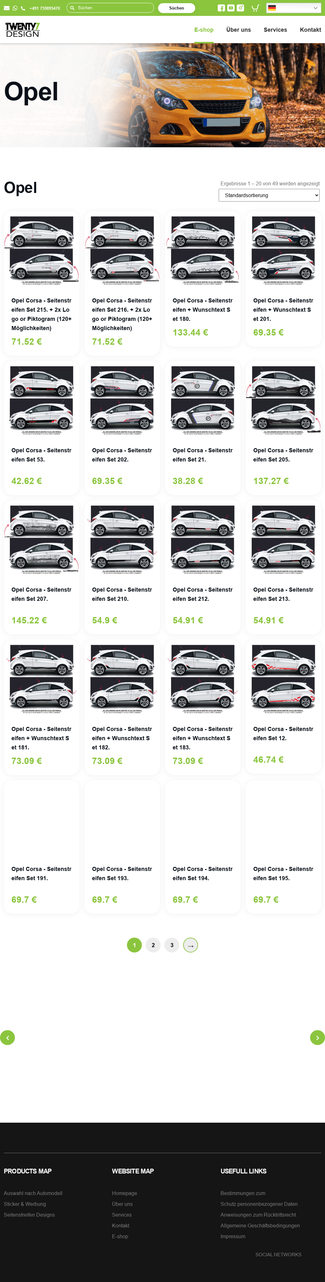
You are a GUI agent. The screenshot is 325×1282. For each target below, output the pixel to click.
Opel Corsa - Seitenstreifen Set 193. (122, 873)
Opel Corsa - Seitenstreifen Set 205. (283, 455)
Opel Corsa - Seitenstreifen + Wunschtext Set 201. (283, 309)
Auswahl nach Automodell (33, 1193)
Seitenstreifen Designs (29, 1215)
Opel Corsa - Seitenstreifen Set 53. (41, 455)
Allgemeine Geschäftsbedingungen (260, 1225)
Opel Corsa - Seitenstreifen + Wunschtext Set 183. (203, 738)
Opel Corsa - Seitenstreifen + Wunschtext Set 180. (203, 309)
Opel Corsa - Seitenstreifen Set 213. (283, 594)
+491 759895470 (44, 8)
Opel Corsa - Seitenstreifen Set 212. (203, 594)
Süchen (176, 7)
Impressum (233, 1236)
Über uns (238, 29)
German (285, 7)
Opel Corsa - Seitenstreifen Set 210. (122, 594)
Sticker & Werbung (25, 1204)
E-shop (204, 29)
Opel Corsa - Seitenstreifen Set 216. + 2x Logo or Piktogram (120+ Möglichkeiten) (122, 314)
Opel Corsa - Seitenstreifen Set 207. (41, 594)
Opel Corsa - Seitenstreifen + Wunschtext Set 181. (41, 738)
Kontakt (310, 29)
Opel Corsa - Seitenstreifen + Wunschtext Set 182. (122, 738)
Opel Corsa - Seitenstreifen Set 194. (203, 873)
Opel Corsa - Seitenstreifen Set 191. (41, 873)
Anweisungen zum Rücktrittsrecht (258, 1215)
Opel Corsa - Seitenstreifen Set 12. (283, 733)
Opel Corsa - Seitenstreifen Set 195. (283, 873)
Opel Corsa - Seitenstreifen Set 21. (203, 455)
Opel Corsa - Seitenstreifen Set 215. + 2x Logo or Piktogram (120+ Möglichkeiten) (41, 314)
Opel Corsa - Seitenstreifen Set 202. (122, 455)
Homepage (124, 1193)
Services (275, 29)
